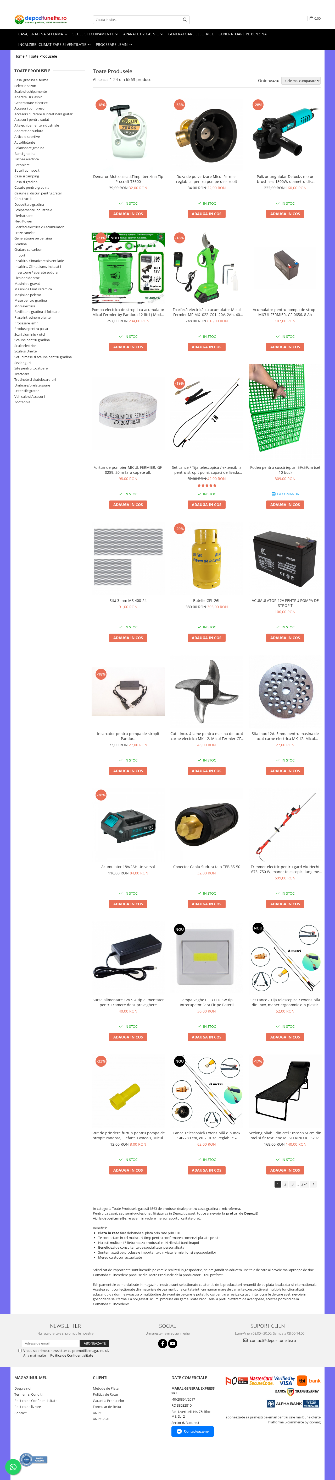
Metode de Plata (106, 1388)
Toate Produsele (43, 56)
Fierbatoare (23, 215)
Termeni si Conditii (28, 1394)
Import (19, 255)
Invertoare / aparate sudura (36, 272)
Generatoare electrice (31, 102)
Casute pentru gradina (31, 187)
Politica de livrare (27, 1406)
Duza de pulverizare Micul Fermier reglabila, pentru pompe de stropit (206, 179)
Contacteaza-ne (196, 1431)
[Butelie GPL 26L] (206, 558)
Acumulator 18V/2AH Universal (128, 866)
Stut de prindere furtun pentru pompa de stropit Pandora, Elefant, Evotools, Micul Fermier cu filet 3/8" (128, 1135)
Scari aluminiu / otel (29, 334)
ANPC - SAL (101, 1419)
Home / (21, 56)
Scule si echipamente (30, 91)
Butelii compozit (27, 170)
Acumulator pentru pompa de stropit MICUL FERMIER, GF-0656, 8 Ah (285, 312)
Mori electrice (24, 306)
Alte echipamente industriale (36, 125)
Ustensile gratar (26, 390)
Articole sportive (27, 136)
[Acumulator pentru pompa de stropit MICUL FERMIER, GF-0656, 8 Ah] (285, 267)
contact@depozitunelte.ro (272, 1340)
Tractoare (21, 374)
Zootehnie (22, 402)
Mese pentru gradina (30, 300)
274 (304, 1184)
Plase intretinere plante (32, 317)
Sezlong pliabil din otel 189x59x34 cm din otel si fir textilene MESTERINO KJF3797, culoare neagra (285, 1135)
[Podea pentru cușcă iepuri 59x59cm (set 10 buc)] (285, 413)
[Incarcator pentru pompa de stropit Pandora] (128, 691)
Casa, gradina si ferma (31, 80)
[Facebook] (162, 1343)
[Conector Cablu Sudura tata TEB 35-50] (206, 825)
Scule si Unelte (25, 351)
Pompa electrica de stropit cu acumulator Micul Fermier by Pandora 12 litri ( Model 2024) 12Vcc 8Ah (128, 312)
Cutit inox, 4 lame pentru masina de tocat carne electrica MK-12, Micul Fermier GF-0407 (206, 736)
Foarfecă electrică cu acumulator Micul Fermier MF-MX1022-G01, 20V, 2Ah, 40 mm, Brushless (207, 312)
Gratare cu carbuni (28, 249)
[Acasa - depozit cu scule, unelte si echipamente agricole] (40, 19)
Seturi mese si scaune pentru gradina (43, 357)
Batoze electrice (26, 159)
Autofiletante (24, 142)
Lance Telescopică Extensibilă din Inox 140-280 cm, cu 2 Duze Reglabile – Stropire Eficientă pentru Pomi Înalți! (206, 1135)
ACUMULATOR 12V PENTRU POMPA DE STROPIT (285, 603)
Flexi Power (23, 221)
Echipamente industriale (33, 210)
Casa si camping (26, 176)
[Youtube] (172, 1343)
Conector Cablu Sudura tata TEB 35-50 (206, 866)
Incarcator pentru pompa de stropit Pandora (128, 736)
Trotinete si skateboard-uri (35, 379)
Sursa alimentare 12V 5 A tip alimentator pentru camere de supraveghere (128, 1002)
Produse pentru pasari (31, 328)
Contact (20, 1413)
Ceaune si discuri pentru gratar (38, 193)
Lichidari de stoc (27, 277)
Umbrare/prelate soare (32, 385)
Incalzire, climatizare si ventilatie (39, 260)
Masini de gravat (27, 283)
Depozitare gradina (29, 204)
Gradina (20, 244)
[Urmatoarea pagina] (313, 1184)
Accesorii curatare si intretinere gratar (43, 114)
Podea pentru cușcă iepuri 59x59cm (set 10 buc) (285, 470)
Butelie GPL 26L (206, 600)
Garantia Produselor (108, 1400)
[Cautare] (185, 19)
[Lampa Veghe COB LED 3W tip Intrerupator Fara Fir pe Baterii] (206, 958)
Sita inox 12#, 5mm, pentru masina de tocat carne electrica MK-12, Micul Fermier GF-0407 (285, 736)
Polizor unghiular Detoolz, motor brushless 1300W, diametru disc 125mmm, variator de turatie (285, 179)
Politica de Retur (105, 1394)
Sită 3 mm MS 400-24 (128, 600)
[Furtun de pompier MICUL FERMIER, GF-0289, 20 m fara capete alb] (128, 413)
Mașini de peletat (27, 294)
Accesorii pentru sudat (31, 119)
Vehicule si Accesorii (29, 396)
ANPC (97, 1413)
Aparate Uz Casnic (28, 97)
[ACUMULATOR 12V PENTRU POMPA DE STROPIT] (285, 558)
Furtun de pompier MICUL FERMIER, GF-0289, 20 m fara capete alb (128, 470)
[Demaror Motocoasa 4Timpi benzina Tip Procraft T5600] (128, 134)
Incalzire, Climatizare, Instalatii (37, 266)
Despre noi (22, 1388)
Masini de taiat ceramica (33, 289)
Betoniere (22, 164)
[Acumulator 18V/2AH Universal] (128, 825)
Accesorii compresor (30, 108)
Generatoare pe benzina (33, 238)
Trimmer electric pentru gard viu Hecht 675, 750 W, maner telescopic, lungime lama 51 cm (285, 869)
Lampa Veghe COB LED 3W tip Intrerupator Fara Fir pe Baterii (207, 1002)
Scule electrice (25, 345)
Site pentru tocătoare (31, 368)
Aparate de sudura (28, 130)
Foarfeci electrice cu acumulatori (39, 227)
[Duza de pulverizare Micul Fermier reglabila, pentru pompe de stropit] (206, 134)
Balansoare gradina (29, 147)
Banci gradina (24, 153)
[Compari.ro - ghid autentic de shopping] (33, 1459)
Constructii (22, 198)
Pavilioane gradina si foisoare (36, 311)
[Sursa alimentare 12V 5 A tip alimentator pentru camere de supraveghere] (128, 958)
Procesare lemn (26, 323)
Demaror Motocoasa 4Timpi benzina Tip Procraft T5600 (128, 179)
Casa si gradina (25, 181)
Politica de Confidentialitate (71, 1355)
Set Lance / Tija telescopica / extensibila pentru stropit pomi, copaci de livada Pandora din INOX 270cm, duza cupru (207, 470)
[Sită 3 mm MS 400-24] (128, 558)
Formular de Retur (107, 1406)
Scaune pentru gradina (32, 340)
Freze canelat (24, 232)
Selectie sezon (25, 85)
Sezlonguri (22, 362)
